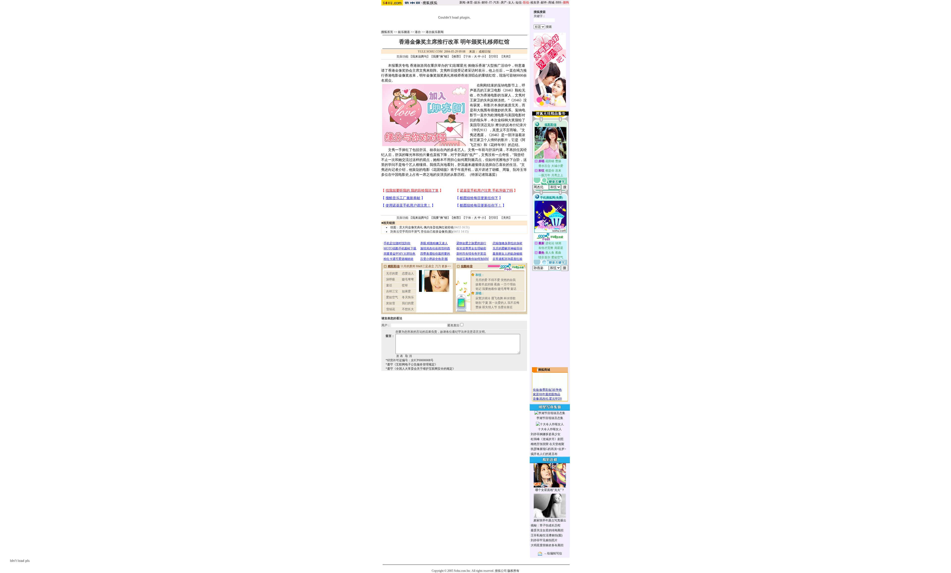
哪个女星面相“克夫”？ (549, 490)
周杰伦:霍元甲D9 (550, 398)
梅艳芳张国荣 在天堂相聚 (547, 444)
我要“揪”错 (440, 56)
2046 (507, 90)
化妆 (536, 390)
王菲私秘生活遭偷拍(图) (546, 535)
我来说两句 (419, 56)
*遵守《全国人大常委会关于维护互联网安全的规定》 (420, 368)
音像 (536, 398)
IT (490, 2)
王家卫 (489, 90)
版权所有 (513, 571)
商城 (551, 2)
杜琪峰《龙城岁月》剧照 (547, 439)
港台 (418, 32)
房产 (504, 2)
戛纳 (501, 85)
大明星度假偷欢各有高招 (547, 545)
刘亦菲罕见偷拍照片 (544, 540)
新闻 (462, 2)
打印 (493, 56)
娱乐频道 (404, 32)
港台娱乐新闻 (435, 32)
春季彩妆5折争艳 (550, 390)
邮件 (544, 2)
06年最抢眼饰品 (549, 394)
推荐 (456, 56)
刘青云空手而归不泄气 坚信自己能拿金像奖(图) (421, 231)
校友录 (534, 2)
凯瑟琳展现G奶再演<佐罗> (548, 449)
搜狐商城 (544, 369)
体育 (470, 2)
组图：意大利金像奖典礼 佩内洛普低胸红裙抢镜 (421, 227)
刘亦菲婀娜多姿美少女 (545, 434)
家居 (536, 394)
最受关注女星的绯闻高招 (547, 530)
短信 (519, 2)
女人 (511, 2)
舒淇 (422, 150)
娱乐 (477, 2)
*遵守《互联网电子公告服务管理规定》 (412, 364)
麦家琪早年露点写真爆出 (549, 520)
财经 (485, 2)
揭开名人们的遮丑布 (544, 454)
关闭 (506, 56)
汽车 (496, 2)
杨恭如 (435, 150)
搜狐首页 (387, 32)
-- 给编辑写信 (553, 553)
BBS (558, 2)
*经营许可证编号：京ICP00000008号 (409, 360)
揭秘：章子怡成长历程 (545, 525)
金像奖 (400, 70)
